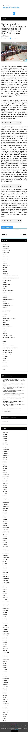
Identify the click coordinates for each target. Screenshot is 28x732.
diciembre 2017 (6, 652)
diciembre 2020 (6, 576)
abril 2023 (5, 517)
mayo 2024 (5, 489)
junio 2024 (5, 487)
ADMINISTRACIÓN (6, 250)
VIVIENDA (5, 369)
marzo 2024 (5, 493)
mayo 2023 (5, 514)
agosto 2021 (5, 559)
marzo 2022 (5, 544)
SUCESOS (5, 362)
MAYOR (4, 301)
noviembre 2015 (6, 705)
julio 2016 (5, 688)
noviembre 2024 (6, 476)
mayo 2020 (5, 591)
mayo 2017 (5, 667)
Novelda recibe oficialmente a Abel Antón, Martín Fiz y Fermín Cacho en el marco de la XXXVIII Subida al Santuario (13, 398)
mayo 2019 (5, 616)
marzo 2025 (5, 468)
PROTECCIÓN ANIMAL (7, 335)
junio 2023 (5, 512)
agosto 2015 (5, 712)
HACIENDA (5, 286)
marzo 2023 (5, 519)
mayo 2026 (5, 438)
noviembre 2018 (6, 629)
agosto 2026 (5, 432)
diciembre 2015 (6, 703)
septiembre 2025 (6, 455)
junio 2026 (5, 436)
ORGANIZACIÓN (6, 324)
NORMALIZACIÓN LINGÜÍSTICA (9, 318)
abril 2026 (5, 440)
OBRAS (4, 322)
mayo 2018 (5, 642)
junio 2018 (5, 640)
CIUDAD (4, 261)
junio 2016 (5, 691)
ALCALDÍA (5, 254)
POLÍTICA (10, 227)
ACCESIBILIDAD (6, 244)
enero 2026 (5, 447)
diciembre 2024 (6, 474)
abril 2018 (5, 644)
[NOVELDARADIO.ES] (14, 9)
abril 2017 (5, 669)
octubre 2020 (5, 580)
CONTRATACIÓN (6, 265)
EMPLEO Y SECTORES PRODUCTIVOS (11, 278)
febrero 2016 (5, 699)
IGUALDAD (5, 288)
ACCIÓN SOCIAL (6, 246)
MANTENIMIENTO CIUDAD (8, 299)
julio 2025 (5, 459)
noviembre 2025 (6, 451)
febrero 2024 (5, 495)
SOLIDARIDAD (6, 360)
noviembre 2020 (6, 578)
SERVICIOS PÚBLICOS (7, 352)
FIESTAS (4, 282)
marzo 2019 (5, 621)
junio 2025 (5, 462)
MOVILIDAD (5, 314)
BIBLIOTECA (5, 256)
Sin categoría (5, 356)
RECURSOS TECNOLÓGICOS (9, 337)
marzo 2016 (5, 697)
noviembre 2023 (6, 502)
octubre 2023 (5, 504)
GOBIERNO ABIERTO (7, 284)
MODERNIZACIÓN (6, 312)
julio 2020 (5, 587)
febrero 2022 (5, 546)
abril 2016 (5, 695)
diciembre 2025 (6, 449)
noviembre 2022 (6, 527)
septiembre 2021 (6, 557)
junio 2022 (5, 538)
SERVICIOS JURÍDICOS (7, 350)
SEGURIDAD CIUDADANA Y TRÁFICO (10, 348)
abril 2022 (5, 542)
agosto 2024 (5, 483)
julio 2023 (5, 510)
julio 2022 (5, 536)
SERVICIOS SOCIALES (7, 354)
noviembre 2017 (6, 654)
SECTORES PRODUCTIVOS (8, 345)
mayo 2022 (5, 540)
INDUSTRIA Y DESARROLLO (8, 290)
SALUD (4, 341)
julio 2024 (5, 485)
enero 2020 (5, 599)
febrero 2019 (5, 623)
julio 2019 (5, 612)
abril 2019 (5, 618)
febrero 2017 (5, 674)
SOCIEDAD (5, 358)
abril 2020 (5, 593)
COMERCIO (5, 263)
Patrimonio (5, 329)
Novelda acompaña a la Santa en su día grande (12, 407)
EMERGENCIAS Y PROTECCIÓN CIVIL (10, 276)
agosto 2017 (5, 661)
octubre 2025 (5, 453)
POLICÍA (4, 331)
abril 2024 (5, 491)
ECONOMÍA (5, 271)
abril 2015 (5, 720)
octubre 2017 (5, 657)
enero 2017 (5, 676)
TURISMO (5, 365)
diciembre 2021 (6, 551)
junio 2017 (5, 665)
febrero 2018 (5, 648)
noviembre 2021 (6, 553)
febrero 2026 (5, 445)
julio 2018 (5, 637)
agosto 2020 (5, 584)
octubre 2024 (5, 478)
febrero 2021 (5, 572)
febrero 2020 (5, 597)
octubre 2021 (5, 555)
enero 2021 (5, 574)
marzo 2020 (5, 595)
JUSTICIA (5, 295)
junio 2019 (5, 614)
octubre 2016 (5, 682)
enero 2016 (5, 701)
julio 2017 (5, 663)
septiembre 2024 (6, 481)
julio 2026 (5, 434)
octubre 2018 (5, 631)
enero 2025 (5, 472)
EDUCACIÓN (5, 273)
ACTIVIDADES (5, 248)
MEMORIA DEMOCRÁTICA (8, 305)
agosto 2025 (5, 457)
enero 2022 (5, 548)
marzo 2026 (5, 442)
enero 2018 (5, 650)
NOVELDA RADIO (6, 320)
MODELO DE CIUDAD (7, 309)
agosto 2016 (5, 686)
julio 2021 (5, 561)
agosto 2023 (5, 508)
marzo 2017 (5, 671)
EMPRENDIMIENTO (7, 280)
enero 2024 (5, 498)
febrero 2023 (5, 521)
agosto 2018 (5, 635)
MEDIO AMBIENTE (6, 303)
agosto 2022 (5, 534)
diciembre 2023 (6, 500)
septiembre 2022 (6, 531)
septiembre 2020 (6, 582)
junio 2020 (5, 589)
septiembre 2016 (6, 684)
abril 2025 (5, 466)
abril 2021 (5, 567)
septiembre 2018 (6, 633)
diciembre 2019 (6, 601)
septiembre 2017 (6, 659)
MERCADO (5, 307)
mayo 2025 (5, 464)
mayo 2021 (5, 565)
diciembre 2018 (6, 627)
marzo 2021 (5, 570)
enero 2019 (5, 625)
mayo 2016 (5, 693)
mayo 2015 (5, 718)
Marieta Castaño (6, 38)
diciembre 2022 (6, 525)
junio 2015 (5, 716)
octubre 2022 (5, 529)
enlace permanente (23, 230)
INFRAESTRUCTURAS (7, 292)
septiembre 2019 (6, 608)
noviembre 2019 (6, 604)
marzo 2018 (5, 646)
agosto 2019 (5, 610)
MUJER (4, 316)
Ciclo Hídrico (5, 259)
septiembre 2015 (6, 710)
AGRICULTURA (6, 252)
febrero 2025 (5, 470)
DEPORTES (5, 269)
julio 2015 (5, 714)
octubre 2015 (5, 707)
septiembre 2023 (6, 506)
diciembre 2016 (6, 678)
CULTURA (5, 267)
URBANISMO (5, 367)
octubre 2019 (5, 606)
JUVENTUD (5, 297)
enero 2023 (5, 523)
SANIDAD (5, 343)
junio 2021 (5, 563)
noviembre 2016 (6, 680)
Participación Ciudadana (7, 326)
